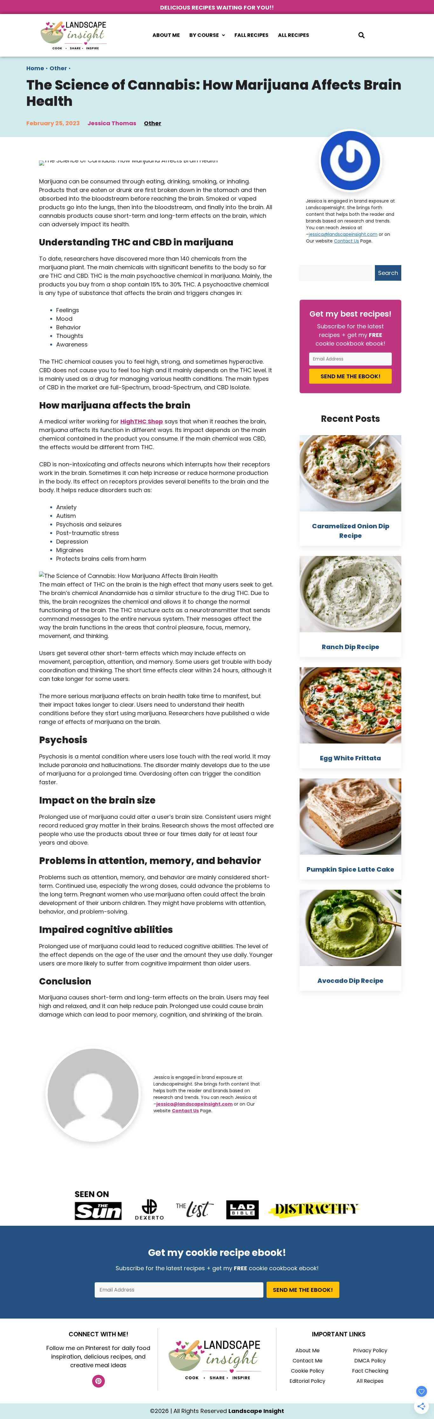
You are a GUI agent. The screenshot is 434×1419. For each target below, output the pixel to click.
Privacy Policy (370, 1350)
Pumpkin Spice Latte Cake (350, 869)
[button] (207, 35)
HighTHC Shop (141, 421)
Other (58, 68)
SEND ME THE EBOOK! (351, 376)
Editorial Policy (307, 1381)
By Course (204, 35)
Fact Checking (370, 1370)
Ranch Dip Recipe (350, 646)
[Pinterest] (98, 1381)
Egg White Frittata (350, 758)
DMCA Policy (370, 1360)
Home (35, 68)
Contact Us (185, 1110)
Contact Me (307, 1360)
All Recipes (293, 35)
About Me (166, 35)
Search (388, 273)
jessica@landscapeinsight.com (194, 1104)
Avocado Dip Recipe (350, 980)
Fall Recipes (251, 35)
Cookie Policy (307, 1370)
